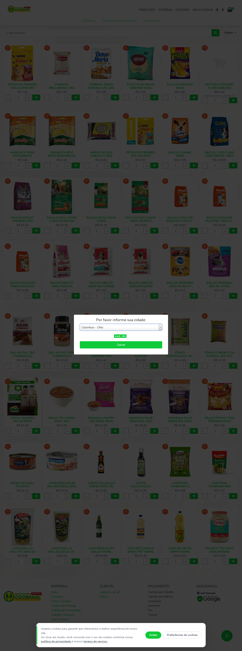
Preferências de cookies (182, 635)
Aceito (153, 635)
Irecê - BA (120, 336)
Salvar (121, 345)
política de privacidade (56, 641)
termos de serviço (96, 641)
